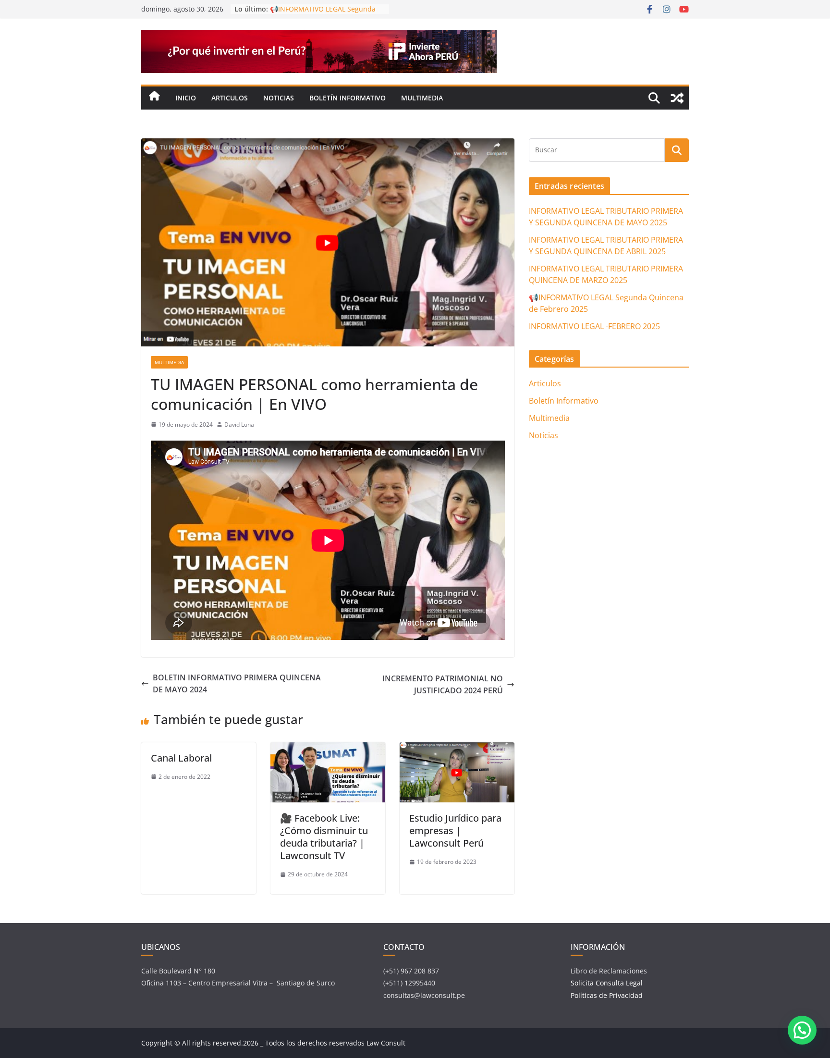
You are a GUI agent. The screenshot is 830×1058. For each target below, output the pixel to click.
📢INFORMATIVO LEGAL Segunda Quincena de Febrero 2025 (323, 13)
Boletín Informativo (347, 97)
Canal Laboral (181, 757)
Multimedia (422, 97)
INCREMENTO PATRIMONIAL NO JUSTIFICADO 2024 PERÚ (442, 684)
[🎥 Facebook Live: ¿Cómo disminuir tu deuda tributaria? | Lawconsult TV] (327, 748)
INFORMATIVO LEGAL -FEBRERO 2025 (594, 326)
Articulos (229, 97)
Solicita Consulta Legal (608, 982)
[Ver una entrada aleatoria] (677, 98)
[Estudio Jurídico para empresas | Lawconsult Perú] (457, 748)
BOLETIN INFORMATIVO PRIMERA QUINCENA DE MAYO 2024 (237, 683)
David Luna (239, 424)
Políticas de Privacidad (607, 995)
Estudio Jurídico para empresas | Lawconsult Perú (455, 830)
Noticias (278, 97)
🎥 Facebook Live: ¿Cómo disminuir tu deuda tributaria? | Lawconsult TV (324, 837)
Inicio (185, 97)
